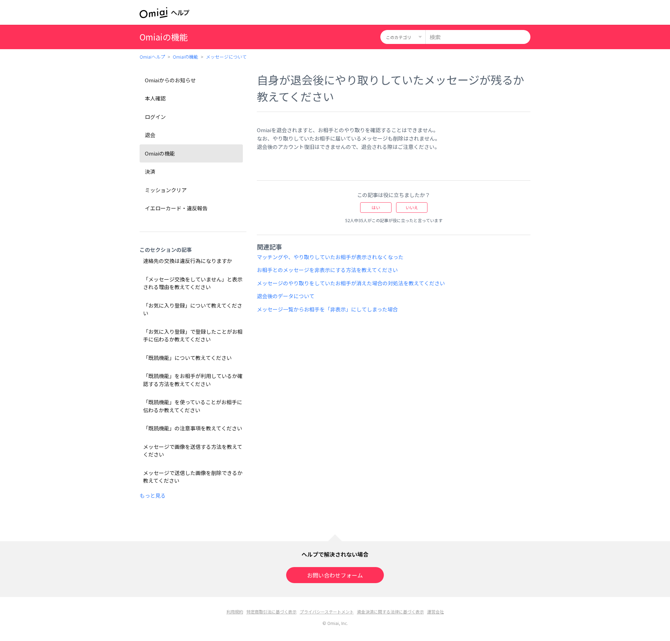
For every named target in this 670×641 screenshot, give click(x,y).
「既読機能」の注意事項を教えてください (192, 428)
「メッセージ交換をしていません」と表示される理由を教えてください (193, 283)
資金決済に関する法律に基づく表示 (390, 611)
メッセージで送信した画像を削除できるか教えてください (193, 476)
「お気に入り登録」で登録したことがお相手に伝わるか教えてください (193, 335)
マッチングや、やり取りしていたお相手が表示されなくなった (330, 257)
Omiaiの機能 (185, 56)
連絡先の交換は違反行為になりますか (187, 260)
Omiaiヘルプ (152, 56)
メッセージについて (226, 56)
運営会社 (435, 611)
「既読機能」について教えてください (187, 357)
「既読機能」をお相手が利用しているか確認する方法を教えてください (193, 379)
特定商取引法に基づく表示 (271, 611)
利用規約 (234, 611)
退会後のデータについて (285, 296)
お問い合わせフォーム (335, 575)
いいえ (411, 207)
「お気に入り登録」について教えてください (192, 309)
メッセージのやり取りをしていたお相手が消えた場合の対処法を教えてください (351, 283)
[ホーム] (164, 12)
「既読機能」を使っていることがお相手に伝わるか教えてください (192, 406)
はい (376, 207)
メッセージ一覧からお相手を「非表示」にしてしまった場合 (327, 309)
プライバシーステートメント (327, 611)
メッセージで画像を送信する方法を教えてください (192, 450)
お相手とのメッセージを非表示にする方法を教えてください (327, 269)
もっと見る (153, 495)
